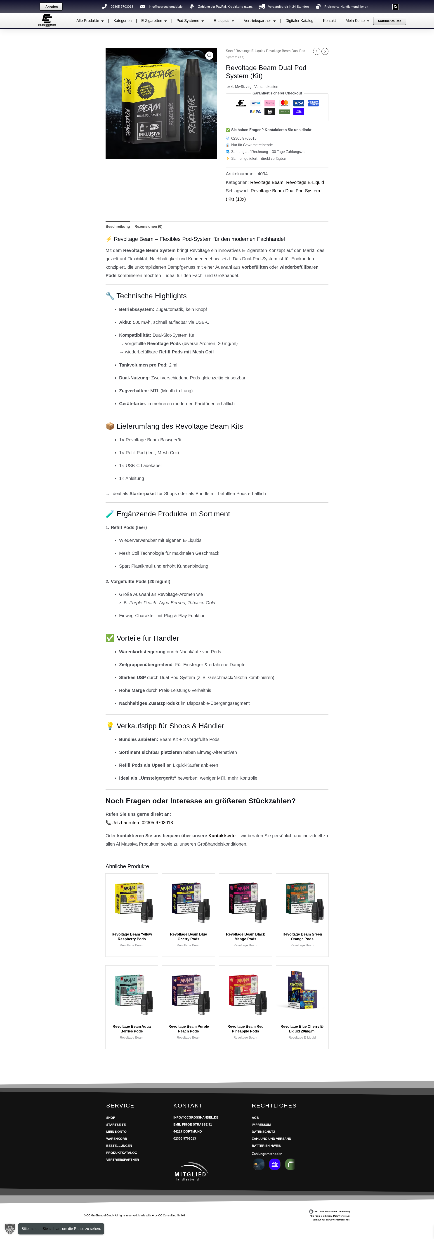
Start (229, 51)
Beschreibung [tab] (118, 226)
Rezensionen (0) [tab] (148, 226)
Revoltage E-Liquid (249, 51)
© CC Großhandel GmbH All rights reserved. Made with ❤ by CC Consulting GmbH (134, 1215)
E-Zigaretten (151, 21)
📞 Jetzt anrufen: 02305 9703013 (139, 822)
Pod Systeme (188, 21)
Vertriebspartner (257, 21)
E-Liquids (221, 21)
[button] (395, 7)
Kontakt (329, 21)
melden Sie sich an (45, 1229)
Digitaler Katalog (299, 21)
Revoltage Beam (266, 182)
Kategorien (122, 21)
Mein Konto (355, 21)
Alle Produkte (87, 21)
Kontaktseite (222, 835)
